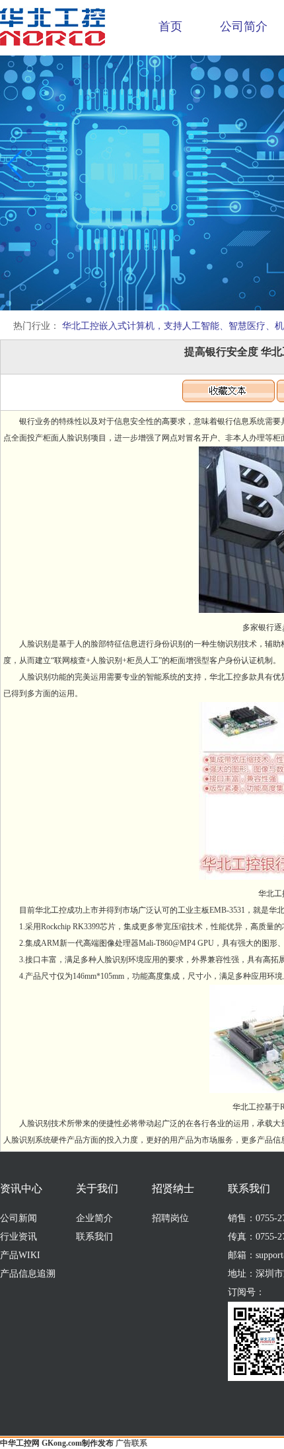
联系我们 (94, 1237)
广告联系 (131, 1443)
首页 (170, 26)
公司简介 (243, 26)
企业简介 (94, 1218)
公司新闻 (18, 1218)
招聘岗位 (170, 1218)
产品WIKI (20, 1255)
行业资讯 (18, 1237)
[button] (15, 164)
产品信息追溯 (27, 1274)
